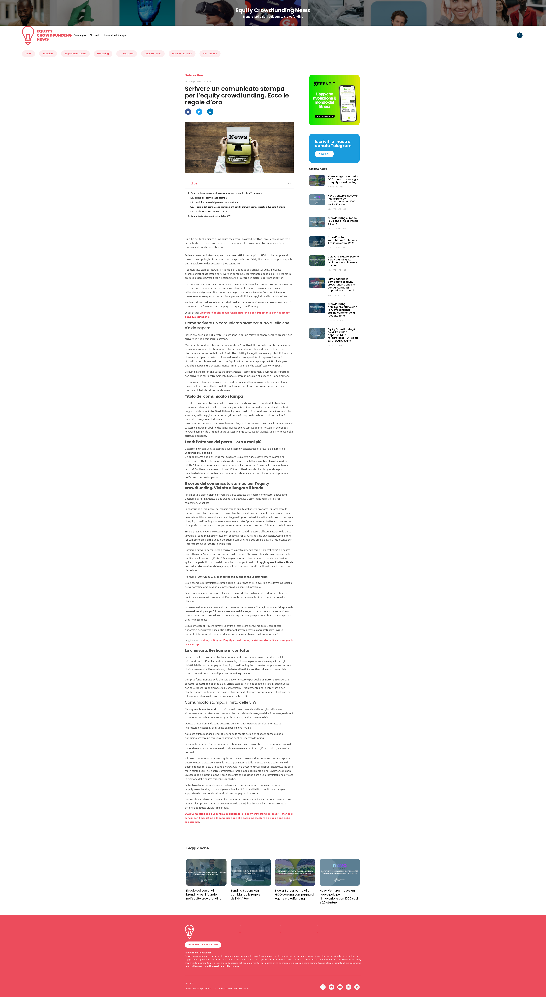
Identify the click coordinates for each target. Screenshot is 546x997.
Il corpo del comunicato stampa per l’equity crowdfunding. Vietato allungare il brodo (240, 206)
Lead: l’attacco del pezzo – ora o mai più (216, 202)
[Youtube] (340, 987)
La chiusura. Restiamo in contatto (212, 211)
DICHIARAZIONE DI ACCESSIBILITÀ (233, 988)
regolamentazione (75, 53)
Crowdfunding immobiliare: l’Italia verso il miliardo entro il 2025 (343, 240)
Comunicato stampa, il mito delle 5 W (210, 215)
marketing (103, 53)
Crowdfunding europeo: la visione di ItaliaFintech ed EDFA (343, 221)
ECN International (182, 53)
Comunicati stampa (115, 35)
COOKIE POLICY (209, 988)
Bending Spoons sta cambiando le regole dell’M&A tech (245, 895)
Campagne (80, 35)
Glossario (95, 35)
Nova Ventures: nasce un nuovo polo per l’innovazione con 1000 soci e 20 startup (343, 200)
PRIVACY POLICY (193, 988)
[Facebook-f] (323, 987)
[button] (520, 35)
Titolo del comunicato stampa (211, 197)
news (28, 53)
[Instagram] (348, 987)
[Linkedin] (331, 987)
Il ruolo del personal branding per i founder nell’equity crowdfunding (204, 895)
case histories (153, 53)
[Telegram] (357, 987)
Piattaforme (210, 53)
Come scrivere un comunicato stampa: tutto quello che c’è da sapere (227, 193)
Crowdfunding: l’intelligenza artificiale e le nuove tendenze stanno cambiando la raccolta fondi (342, 309)
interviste (48, 53)
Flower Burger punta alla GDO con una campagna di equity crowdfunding (343, 179)
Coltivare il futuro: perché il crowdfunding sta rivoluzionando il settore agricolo (343, 261)
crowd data (127, 53)
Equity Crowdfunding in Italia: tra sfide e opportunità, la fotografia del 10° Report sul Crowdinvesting (343, 335)
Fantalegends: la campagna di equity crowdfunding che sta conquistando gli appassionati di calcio (341, 284)
